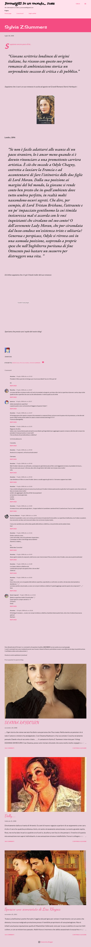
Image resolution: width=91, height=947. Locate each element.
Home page (8, 13)
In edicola (15, 362)
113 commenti (9, 934)
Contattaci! (20, 13)
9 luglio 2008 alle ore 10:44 (24, 506)
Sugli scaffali (32, 13)
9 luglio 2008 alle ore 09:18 (24, 463)
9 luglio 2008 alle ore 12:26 (24, 533)
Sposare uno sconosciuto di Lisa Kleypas (32, 909)
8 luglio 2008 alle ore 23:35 (24, 426)
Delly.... (10, 816)
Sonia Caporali (14, 595)
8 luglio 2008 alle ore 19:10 (24, 376)
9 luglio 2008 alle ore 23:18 (27, 595)
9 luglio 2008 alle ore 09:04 (24, 450)
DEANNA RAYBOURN (22, 722)
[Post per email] (43, 362)
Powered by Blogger (46, 942)
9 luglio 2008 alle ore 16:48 (24, 564)
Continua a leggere (79, 748)
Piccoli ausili (24, 362)
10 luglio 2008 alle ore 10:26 (25, 610)
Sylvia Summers (35, 362)
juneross (12, 401)
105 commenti (9, 841)
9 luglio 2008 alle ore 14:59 (24, 554)
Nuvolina (12, 390)
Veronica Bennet (15, 515)
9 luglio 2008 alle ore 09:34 (24, 477)
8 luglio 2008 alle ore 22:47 (24, 413)
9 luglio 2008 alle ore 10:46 (29, 515)
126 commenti (9, 748)
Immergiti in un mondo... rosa (29, 3)
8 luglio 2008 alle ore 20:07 (24, 390)
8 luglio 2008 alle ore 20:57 (24, 401)
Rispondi (13, 385)
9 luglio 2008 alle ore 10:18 (24, 486)
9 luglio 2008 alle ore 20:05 (24, 577)
